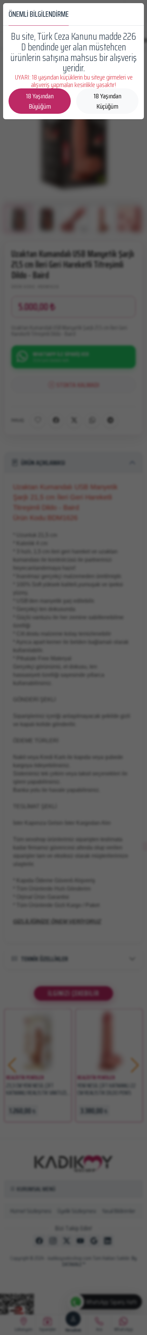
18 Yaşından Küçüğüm (107, 101)
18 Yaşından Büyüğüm (40, 101)
